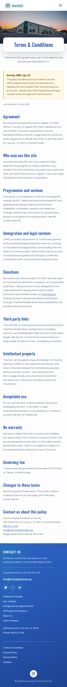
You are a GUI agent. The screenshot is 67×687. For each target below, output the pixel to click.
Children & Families (13, 596)
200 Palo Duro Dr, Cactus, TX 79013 (21, 628)
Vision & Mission (11, 621)
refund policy (48, 294)
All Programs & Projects (15, 611)
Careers (7, 662)
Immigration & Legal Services (18, 606)
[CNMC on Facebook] (12, 587)
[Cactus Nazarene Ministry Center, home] (14, 5)
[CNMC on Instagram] (5, 587)
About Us (7, 616)
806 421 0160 (10, 526)
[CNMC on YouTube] (19, 587)
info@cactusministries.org (18, 530)
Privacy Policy (10, 652)
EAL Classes (9, 601)
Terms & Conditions (13, 648)
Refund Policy (10, 657)
